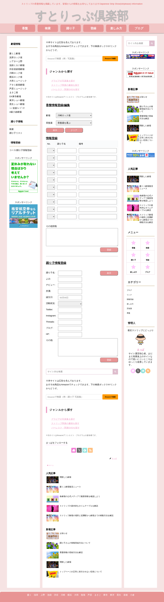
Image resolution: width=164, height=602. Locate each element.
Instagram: (51, 315)
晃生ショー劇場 (16, 104)
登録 (109, 250)
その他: (49, 340)
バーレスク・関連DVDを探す (65, 89)
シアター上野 (15, 61)
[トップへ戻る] (160, 598)
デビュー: (50, 285)
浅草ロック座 (15, 57)
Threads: (50, 322)
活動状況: (50, 303)
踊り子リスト (15, 133)
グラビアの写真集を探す (63, 81)
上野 (43, 595)
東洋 (112, 595)
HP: (48, 334)
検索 (11, 129)
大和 (76, 595)
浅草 (36, 595)
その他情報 (51, 226)
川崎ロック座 (15, 73)
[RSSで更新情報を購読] (90, 450)
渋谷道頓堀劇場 (16, 69)
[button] (115, 371)
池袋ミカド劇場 (16, 65)
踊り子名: (50, 272)
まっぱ (140, 349)
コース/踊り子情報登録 (20, 150)
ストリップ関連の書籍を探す (65, 85)
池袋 (49, 595)
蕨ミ (29, 595)
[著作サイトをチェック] (73, 450)
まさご (97, 595)
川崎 (63, 595)
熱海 (83, 595)
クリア (74, 130)
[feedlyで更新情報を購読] (84, 450)
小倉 (132, 595)
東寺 (105, 595)
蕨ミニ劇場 (14, 53)
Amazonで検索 (110, 58)
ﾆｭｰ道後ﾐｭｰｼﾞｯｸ (16, 108)
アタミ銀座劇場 (16, 85)
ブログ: (49, 328)
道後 (125, 595)
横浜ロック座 (15, 77)
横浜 (69, 595)
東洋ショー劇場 (16, 100)
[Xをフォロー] (79, 450)
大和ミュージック (18, 81)
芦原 (90, 595)
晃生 (119, 595)
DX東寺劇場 (15, 96)
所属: (48, 291)
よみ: (48, 279)
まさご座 (13, 92)
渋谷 (56, 595)
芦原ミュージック (18, 88)
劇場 (48, 115)
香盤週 (49, 123)
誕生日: (49, 297)
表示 (55, 130)
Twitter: (49, 309)
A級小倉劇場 (15, 112)
